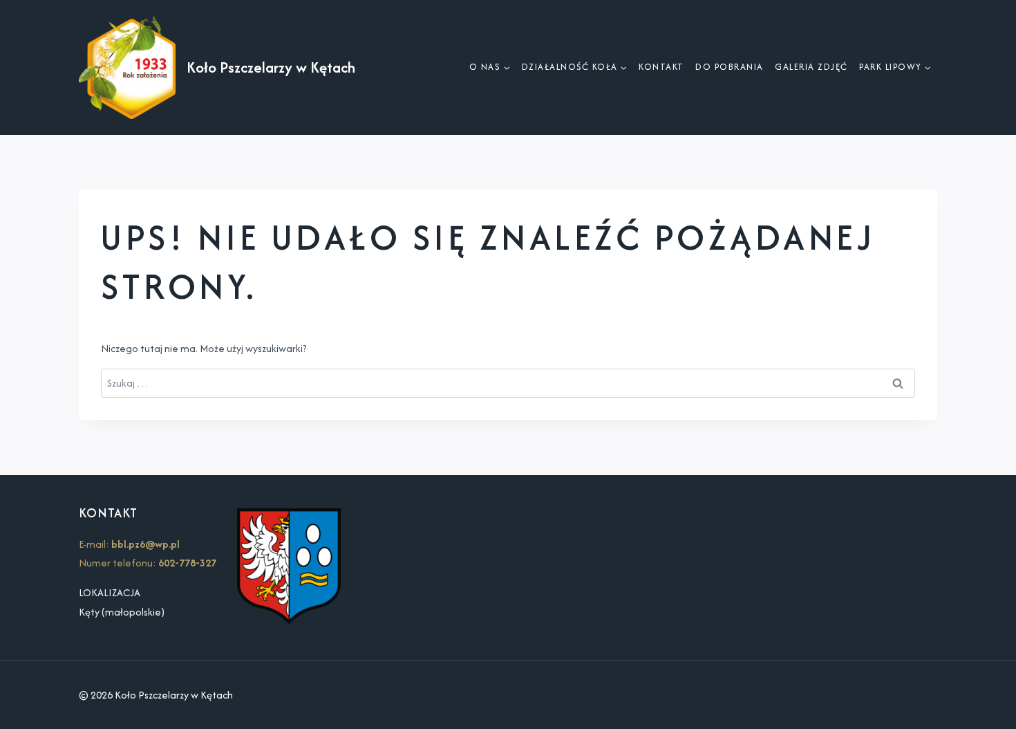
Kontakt (661, 66)
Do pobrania (729, 66)
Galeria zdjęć (811, 66)
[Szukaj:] (508, 383)
